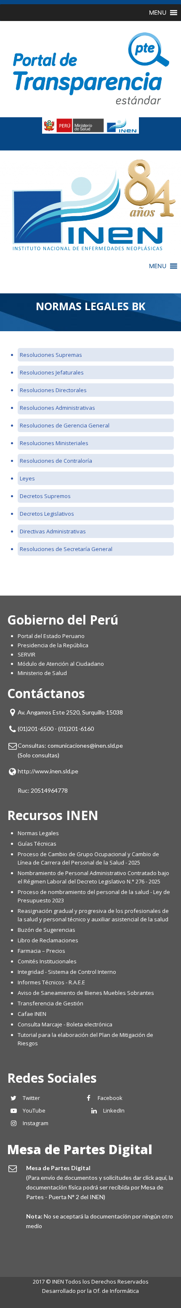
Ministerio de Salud (42, 673)
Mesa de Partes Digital (79, 1149)
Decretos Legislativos (47, 513)
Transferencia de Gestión (50, 1003)
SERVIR (26, 654)
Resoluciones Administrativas (58, 407)
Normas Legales (38, 833)
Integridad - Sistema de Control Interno (67, 972)
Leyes (27, 478)
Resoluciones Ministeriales (54, 443)
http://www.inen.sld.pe (48, 771)
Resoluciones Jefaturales (52, 372)
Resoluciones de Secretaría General (66, 549)
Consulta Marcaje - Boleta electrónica (65, 1024)
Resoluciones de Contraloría (56, 460)
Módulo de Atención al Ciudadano (61, 663)
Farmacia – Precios (41, 951)
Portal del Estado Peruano (51, 636)
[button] (157, 12)
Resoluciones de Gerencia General (64, 425)
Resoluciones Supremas (51, 355)
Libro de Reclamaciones (49, 940)
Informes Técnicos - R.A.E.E (51, 982)
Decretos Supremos (45, 496)
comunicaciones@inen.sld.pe (85, 745)
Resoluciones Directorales (53, 390)
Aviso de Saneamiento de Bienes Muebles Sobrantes (86, 993)
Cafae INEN (32, 1014)
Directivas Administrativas (53, 531)
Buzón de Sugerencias (46, 930)
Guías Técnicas (37, 843)
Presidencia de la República (53, 645)
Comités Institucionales (47, 961)
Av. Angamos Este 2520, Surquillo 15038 (70, 712)
